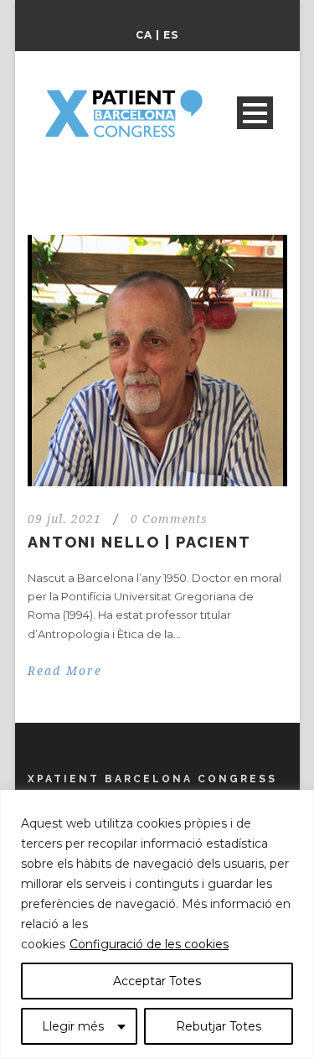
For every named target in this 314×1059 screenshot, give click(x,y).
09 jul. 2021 (64, 519)
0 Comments (169, 519)
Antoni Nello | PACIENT (139, 542)
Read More (65, 670)
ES (170, 35)
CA (144, 35)
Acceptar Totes (157, 981)
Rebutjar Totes (218, 1026)
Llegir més (73, 1026)
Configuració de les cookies (149, 944)
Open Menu (255, 112)
